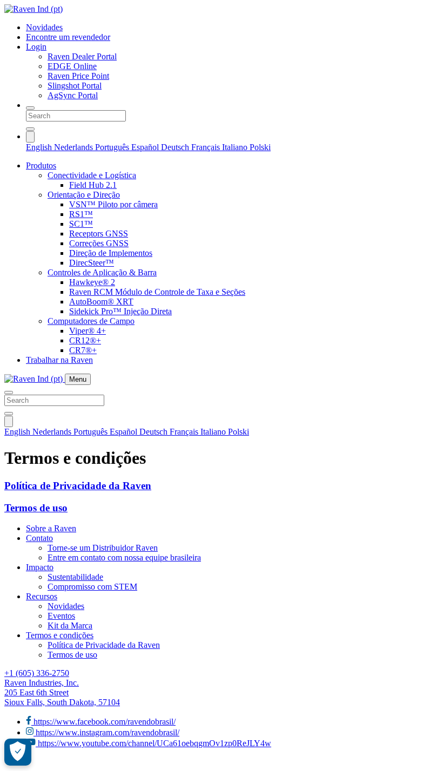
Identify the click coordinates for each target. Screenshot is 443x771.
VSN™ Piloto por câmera (113, 204)
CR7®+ (83, 350)
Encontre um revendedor (68, 37)
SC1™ (81, 223)
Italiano (236, 147)
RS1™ (81, 214)
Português (113, 147)
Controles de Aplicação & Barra (102, 272)
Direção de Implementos (110, 253)
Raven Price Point (78, 75)
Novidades (44, 27)
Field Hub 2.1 (93, 185)
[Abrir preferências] (17, 752)
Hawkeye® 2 (92, 282)
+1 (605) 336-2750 (36, 673)
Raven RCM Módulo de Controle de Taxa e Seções (157, 291)
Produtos (41, 165)
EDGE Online (72, 66)
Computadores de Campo (91, 321)
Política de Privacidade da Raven (77, 485)
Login (36, 46)
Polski (260, 147)
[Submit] (30, 129)
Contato (39, 538)
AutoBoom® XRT (101, 301)
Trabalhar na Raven (59, 359)
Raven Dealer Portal (82, 56)
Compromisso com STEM (92, 586)
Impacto (39, 567)
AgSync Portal (73, 95)
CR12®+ (85, 340)
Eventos (61, 615)
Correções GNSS (99, 243)
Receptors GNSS (98, 233)
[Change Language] (30, 137)
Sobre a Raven (51, 528)
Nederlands (74, 147)
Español (146, 147)
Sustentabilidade (75, 576)
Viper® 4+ (87, 330)
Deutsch (176, 147)
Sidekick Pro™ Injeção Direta (120, 311)
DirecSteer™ (91, 262)
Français (206, 147)
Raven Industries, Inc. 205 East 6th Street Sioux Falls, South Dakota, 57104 (62, 692)
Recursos (41, 596)
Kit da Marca (70, 625)
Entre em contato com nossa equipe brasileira (124, 557)
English (40, 147)
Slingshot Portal (75, 85)
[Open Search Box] (30, 108)
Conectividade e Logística (92, 175)
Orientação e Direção (84, 194)
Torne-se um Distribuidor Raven (103, 547)
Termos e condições (59, 635)
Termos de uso (36, 507)
